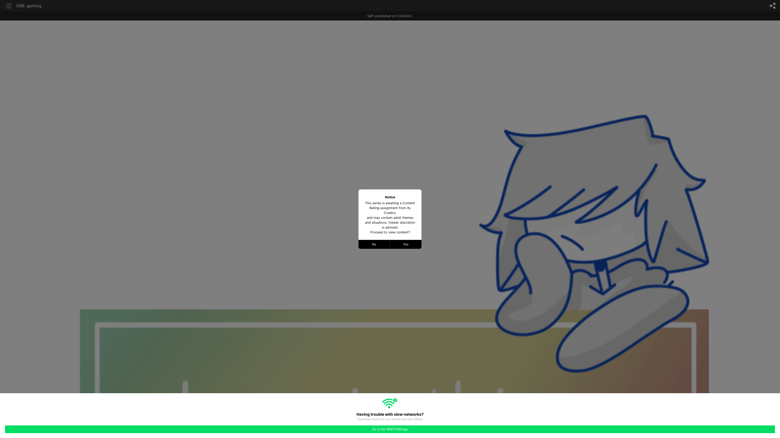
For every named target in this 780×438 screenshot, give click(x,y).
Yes (405, 244)
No (374, 244)
